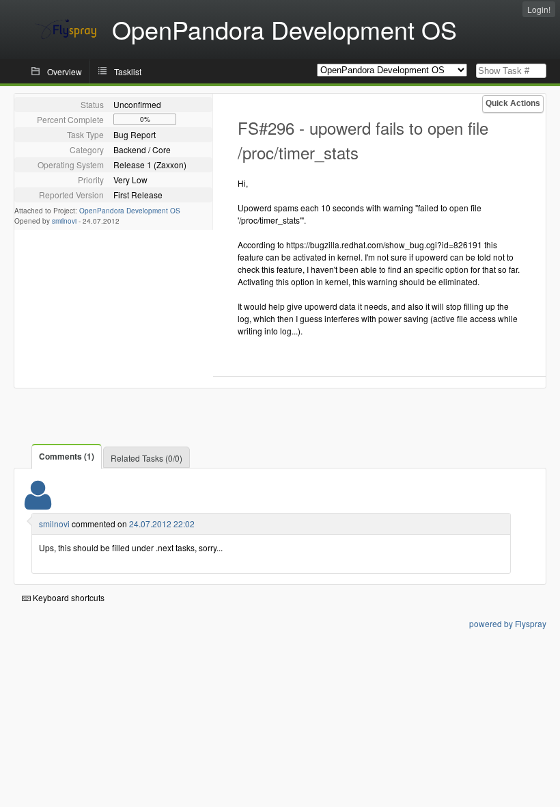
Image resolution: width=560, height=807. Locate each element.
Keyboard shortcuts (67, 597)
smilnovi (64, 221)
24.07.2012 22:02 (162, 523)
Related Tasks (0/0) (146, 458)
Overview (64, 71)
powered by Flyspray (507, 623)
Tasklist (127, 71)
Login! (538, 9)
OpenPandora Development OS (129, 210)
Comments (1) (66, 456)
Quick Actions (513, 103)
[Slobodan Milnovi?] (38, 504)
